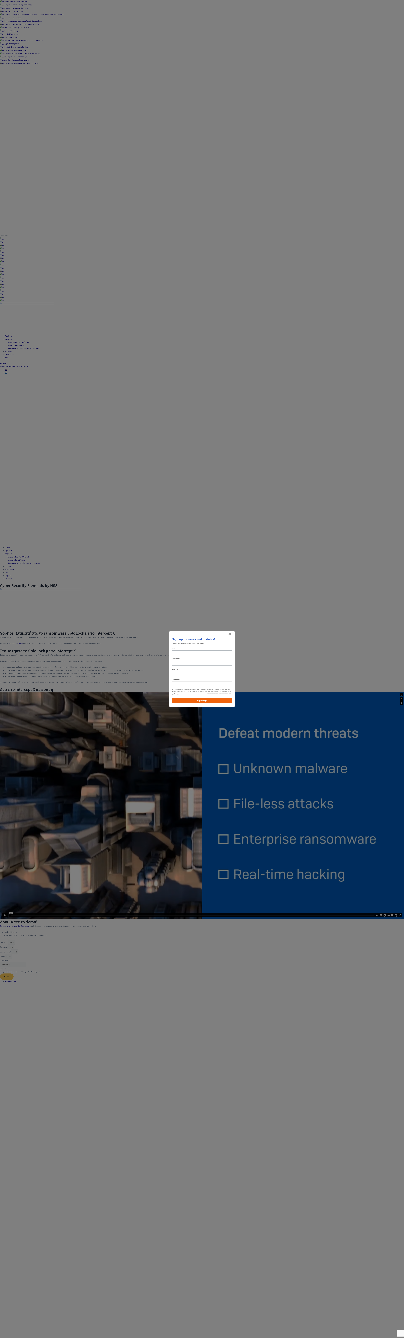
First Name (176, 658)
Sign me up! (202, 700)
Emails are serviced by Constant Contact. (217, 693)
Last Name (176, 669)
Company (176, 679)
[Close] (230, 634)
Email (174, 648)
